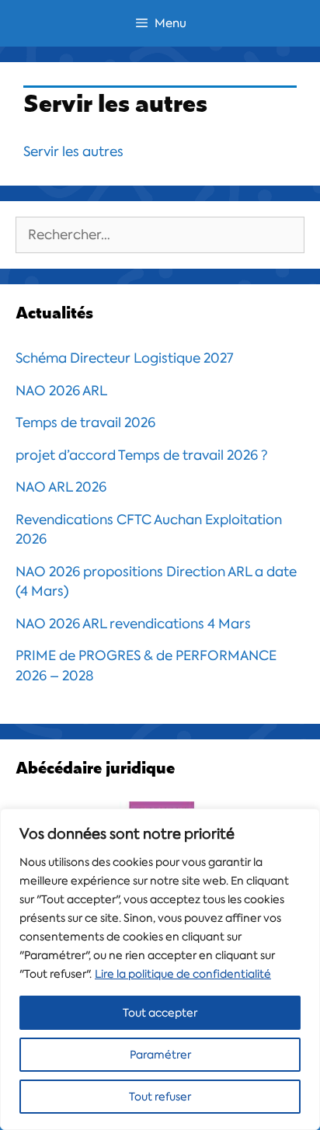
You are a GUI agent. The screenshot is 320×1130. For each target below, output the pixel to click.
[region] (160, 969)
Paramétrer (160, 1055)
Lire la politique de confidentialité (183, 974)
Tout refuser (160, 1097)
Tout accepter (160, 1013)
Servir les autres (73, 151)
